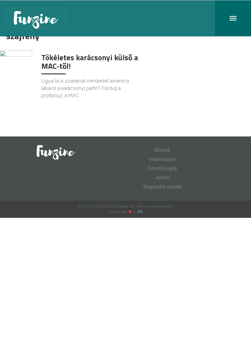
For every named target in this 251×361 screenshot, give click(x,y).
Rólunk (162, 150)
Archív (162, 177)
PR (140, 212)
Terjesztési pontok (162, 186)
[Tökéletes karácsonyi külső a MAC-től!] (16, 60)
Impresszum (162, 159)
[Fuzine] (125, 18)
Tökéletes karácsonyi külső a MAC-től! (89, 62)
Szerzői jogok (162, 168)
